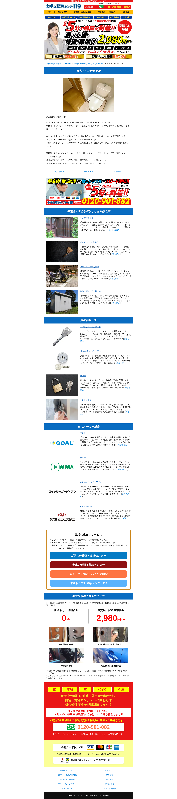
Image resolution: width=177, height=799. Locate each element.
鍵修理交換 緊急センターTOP (58, 64)
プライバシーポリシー (67, 784)
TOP (49, 12)
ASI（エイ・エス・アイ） (91, 482)
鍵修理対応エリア (67, 770)
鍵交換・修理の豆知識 (82, 12)
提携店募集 (109, 784)
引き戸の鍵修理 (86, 218)
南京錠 (83, 376)
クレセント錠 (85, 400)
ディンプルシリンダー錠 (90, 327)
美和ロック (85, 458)
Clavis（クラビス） (88, 506)
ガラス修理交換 (109, 789)
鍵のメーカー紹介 (67, 779)
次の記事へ (117, 172)
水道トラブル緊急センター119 (88, 583)
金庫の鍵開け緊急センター (88, 564)
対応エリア (62, 12)
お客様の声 (109, 770)
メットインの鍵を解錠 (89, 267)
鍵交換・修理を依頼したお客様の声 (89, 64)
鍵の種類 (109, 775)
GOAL (82, 433)
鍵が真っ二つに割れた (89, 242)
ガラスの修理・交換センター (88, 555)
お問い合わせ (67, 789)
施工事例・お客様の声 (106, 12)
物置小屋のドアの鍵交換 (90, 291)
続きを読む (114, 230)
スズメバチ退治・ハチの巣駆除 (88, 574)
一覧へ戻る (88, 172)
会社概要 (125, 12)
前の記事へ (59, 172)
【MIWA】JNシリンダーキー (92, 351)
